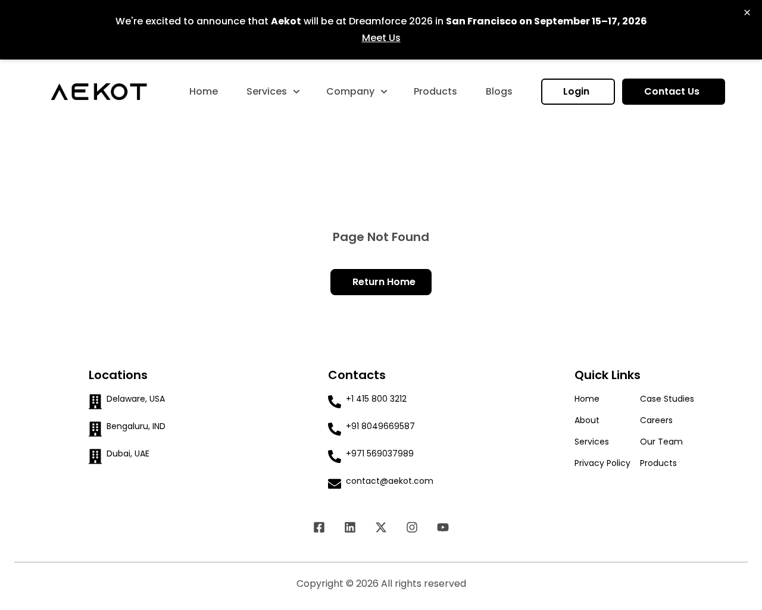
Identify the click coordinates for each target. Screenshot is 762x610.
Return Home (384, 282)
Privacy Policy (602, 463)
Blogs (499, 91)
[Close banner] (747, 12)
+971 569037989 (380, 453)
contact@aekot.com (389, 481)
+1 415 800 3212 (376, 399)
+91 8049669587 (380, 426)
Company (350, 91)
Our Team (661, 442)
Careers (656, 420)
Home (203, 91)
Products (435, 91)
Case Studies (667, 399)
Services (266, 91)
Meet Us (381, 38)
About (586, 420)
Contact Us (673, 91)
